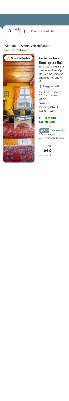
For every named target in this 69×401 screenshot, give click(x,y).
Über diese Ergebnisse (15, 50)
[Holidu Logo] (21, 20)
